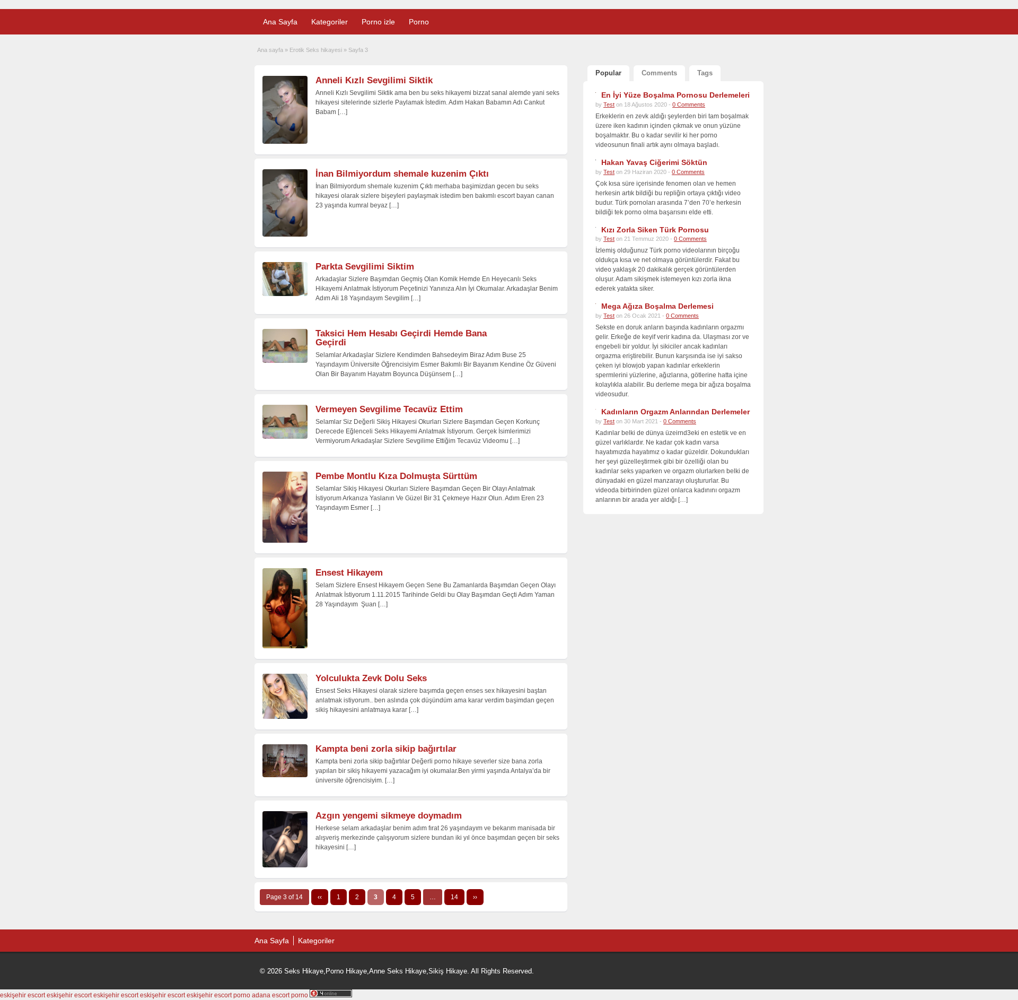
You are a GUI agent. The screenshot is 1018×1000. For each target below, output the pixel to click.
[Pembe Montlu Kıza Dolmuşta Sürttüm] (285, 540)
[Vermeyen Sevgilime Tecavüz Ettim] (285, 436)
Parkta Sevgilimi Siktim (364, 267)
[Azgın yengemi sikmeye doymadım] (285, 865)
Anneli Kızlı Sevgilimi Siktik (374, 80)
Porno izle (378, 22)
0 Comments (688, 104)
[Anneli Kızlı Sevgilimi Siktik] (285, 141)
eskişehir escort (22, 995)
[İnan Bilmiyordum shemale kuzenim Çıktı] (285, 234)
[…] (342, 112)
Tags (705, 73)
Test (609, 104)
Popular (608, 73)
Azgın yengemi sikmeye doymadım (388, 816)
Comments (659, 73)
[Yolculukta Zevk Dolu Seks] (285, 716)
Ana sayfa (270, 50)
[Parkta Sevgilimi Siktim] (285, 294)
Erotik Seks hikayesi (315, 50)
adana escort (270, 995)
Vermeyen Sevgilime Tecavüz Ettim (389, 409)
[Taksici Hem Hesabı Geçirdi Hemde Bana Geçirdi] (285, 360)
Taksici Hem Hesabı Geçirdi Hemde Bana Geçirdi (401, 337)
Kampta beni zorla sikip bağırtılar (386, 749)
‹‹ (320, 897)
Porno (419, 22)
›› (475, 897)
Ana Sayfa (280, 22)
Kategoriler (329, 22)
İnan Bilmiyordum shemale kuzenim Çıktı (402, 174)
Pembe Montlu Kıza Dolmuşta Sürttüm (396, 476)
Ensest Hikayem (349, 573)
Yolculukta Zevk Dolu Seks (371, 678)
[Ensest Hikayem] (285, 646)
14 (454, 897)
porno (241, 995)
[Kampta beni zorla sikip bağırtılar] (285, 775)
